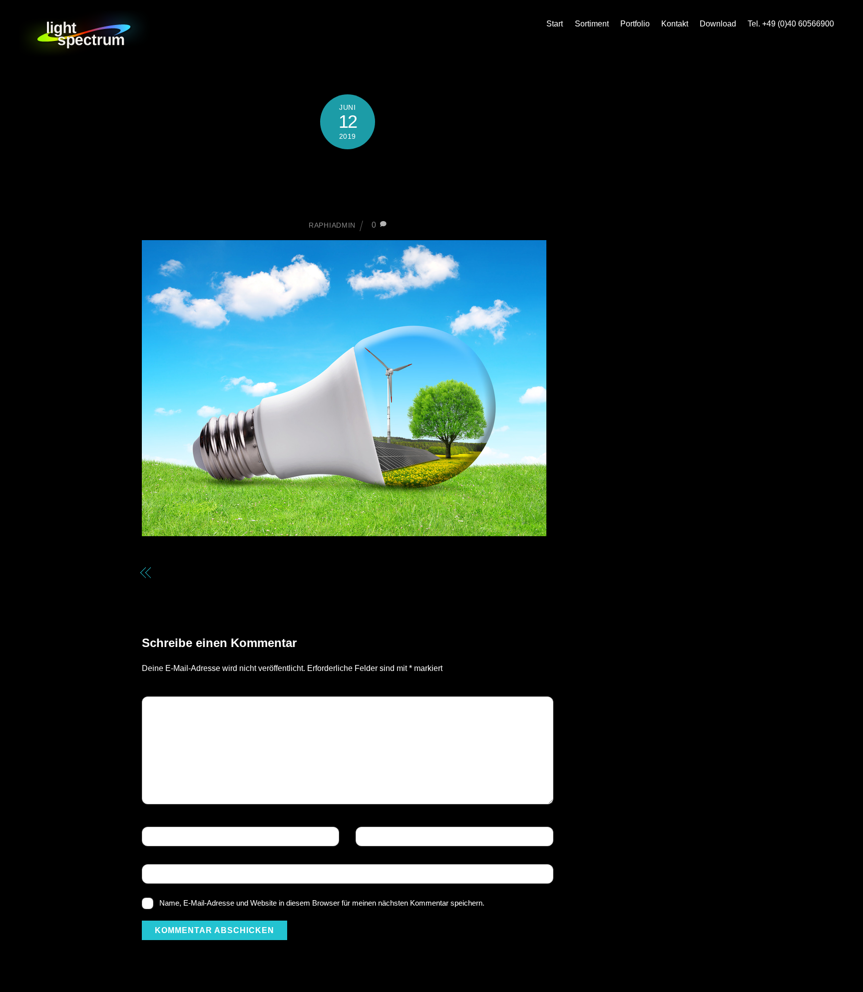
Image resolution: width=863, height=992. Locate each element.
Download (718, 23)
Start (554, 23)
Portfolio (635, 23)
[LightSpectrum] (84, 52)
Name (160, 837)
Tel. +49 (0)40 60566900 (791, 23)
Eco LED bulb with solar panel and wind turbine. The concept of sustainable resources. (237, 586)
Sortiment (592, 23)
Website (164, 874)
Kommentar (172, 707)
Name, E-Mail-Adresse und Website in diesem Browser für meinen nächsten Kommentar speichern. (321, 903)
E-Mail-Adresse (394, 837)
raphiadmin (332, 225)
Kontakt (674, 23)
